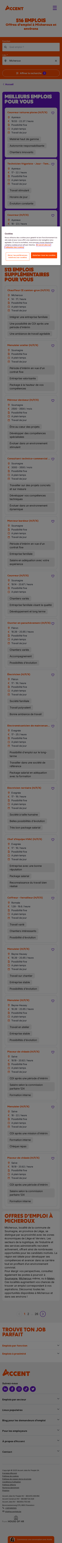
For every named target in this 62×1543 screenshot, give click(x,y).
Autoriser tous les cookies (44, 255)
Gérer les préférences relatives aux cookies (17, 256)
